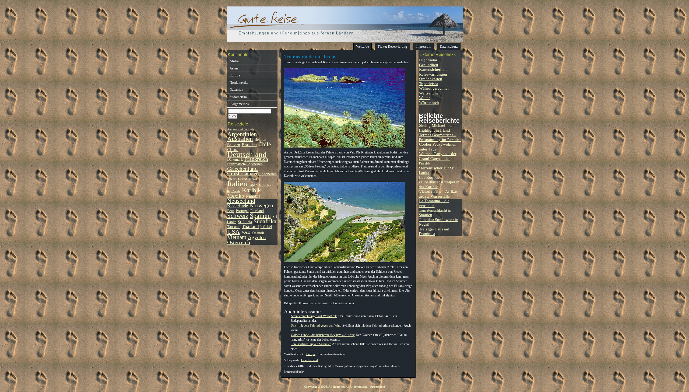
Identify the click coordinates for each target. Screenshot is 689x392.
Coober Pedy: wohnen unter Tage (437, 146)
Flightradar (428, 60)
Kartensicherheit (433, 69)
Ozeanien (236, 90)
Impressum (423, 46)
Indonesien (268, 174)
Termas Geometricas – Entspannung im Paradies (440, 137)
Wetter (424, 97)
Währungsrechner (434, 88)
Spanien (260, 215)
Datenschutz (449, 46)
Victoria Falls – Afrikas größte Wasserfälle (438, 193)
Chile (264, 144)
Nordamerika (239, 82)
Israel (253, 179)
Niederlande (237, 206)
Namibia (253, 196)
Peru (230, 211)
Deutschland (247, 154)
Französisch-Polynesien (245, 164)
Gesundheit (428, 64)
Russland (257, 211)
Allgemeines (239, 104)
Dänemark (235, 160)
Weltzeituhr (428, 93)
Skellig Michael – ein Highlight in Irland (437, 127)
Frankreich (256, 159)
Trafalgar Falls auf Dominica (434, 231)
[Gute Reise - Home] (345, 40)
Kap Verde (233, 191)
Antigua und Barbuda (240, 129)
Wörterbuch (429, 102)
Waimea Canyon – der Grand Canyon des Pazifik (437, 158)
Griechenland (309, 360)
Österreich (238, 242)
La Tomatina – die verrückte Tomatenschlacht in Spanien (435, 207)
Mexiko (235, 196)
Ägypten (257, 237)
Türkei (266, 226)
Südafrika (265, 221)
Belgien (260, 140)
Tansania (233, 227)
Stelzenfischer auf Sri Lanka (437, 170)
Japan (253, 185)
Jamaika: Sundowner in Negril (438, 221)
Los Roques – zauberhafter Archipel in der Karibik (439, 182)
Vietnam (236, 237)
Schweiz (237, 215)
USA (233, 231)
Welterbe (362, 46)
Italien (237, 183)
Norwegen (261, 205)
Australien (240, 138)
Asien (234, 68)
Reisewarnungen (433, 74)
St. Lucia (245, 222)
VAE (245, 232)
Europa (310, 354)
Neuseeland (241, 201)
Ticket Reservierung (392, 46)
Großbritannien (243, 173)
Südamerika (238, 97)
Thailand (250, 226)
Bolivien (233, 145)
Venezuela (258, 232)
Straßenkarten (430, 78)
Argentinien (242, 134)
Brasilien (249, 144)
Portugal (242, 211)
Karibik (251, 190)
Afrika (234, 61)
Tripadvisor (428, 83)
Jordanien (265, 185)
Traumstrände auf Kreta (309, 56)
